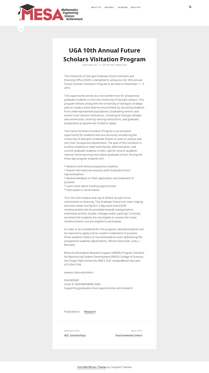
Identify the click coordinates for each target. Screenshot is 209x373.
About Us (96, 7)
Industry (136, 7)
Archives (109, 7)
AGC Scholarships (75, 335)
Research (90, 311)
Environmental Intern (129, 335)
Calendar (122, 7)
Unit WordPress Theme (91, 367)
